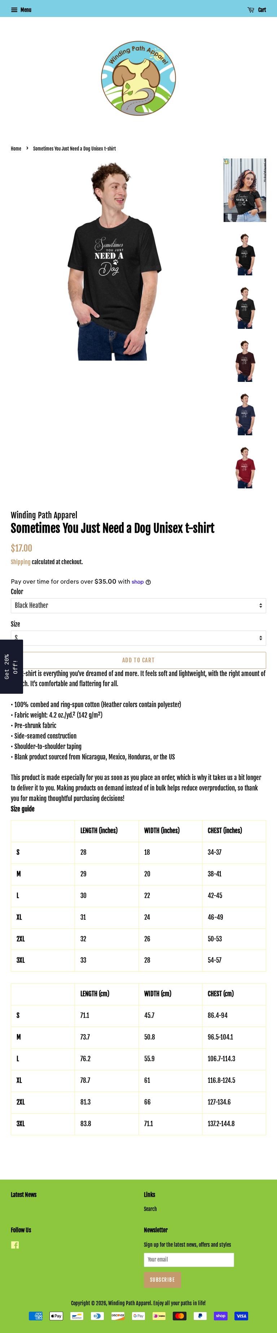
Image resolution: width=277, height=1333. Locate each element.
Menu (25, 10)
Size (15, 624)
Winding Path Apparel (129, 1303)
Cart (261, 10)
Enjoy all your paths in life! (179, 1303)
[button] (11, 667)
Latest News (23, 1194)
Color (17, 592)
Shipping (21, 562)
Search (150, 1209)
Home (16, 149)
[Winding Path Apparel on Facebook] (15, 1246)
